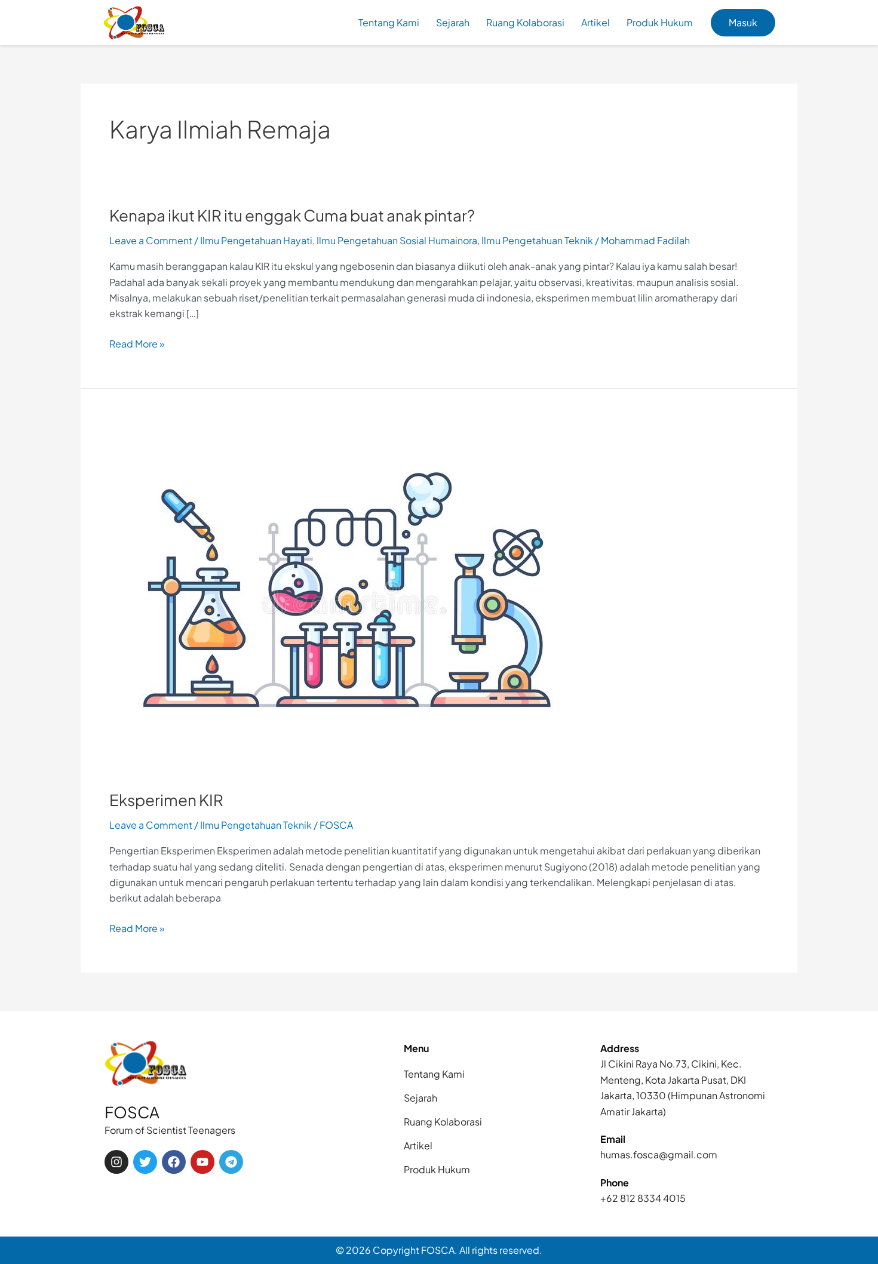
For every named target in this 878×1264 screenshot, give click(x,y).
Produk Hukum (660, 22)
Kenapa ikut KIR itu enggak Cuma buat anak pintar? (292, 215)
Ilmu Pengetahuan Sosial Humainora (397, 240)
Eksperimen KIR (166, 800)
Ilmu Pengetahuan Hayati (256, 240)
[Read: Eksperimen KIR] (348, 595)
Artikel (595, 22)
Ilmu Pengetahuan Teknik (537, 240)
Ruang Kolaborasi (525, 22)
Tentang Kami (388, 22)
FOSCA (132, 1112)
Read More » (137, 343)
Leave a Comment (150, 240)
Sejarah (452, 22)
